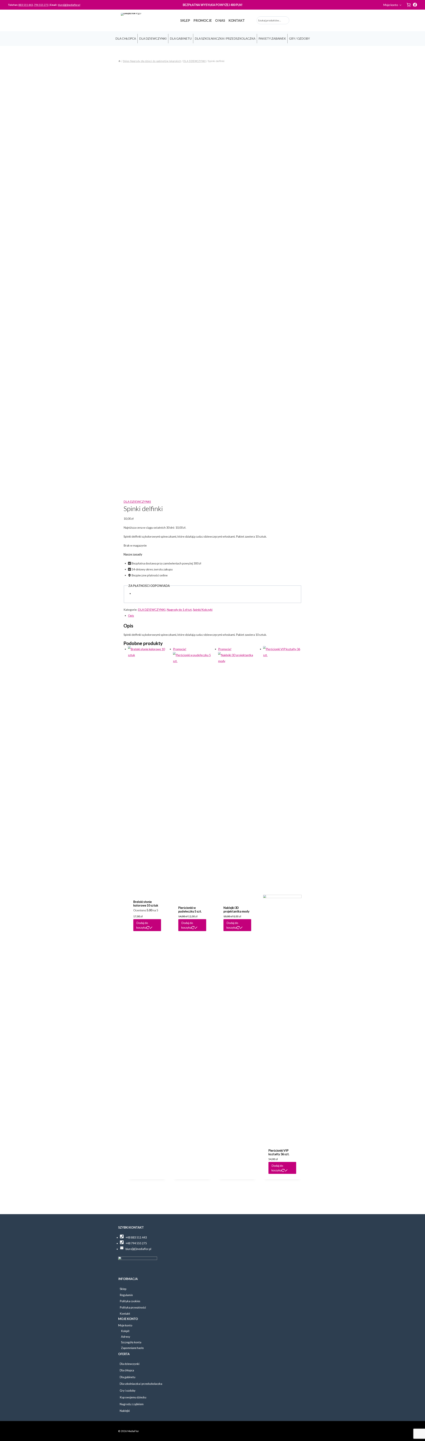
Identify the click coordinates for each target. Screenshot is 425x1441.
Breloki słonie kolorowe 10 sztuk (145, 903)
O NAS (220, 20)
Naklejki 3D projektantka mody (236, 909)
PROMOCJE (202, 20)
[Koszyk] (409, 5)
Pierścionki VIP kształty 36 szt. (278, 1152)
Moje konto (390, 5)
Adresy (125, 1336)
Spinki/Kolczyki (202, 609)
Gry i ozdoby (127, 1390)
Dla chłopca (127, 1370)
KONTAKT (236, 20)
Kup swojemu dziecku (133, 1397)
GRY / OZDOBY (299, 38)
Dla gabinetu (127, 1377)
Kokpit (125, 1331)
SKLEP (185, 20)
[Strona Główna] (119, 61)
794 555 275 (41, 4)
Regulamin (126, 1295)
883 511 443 (25, 4)
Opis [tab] (131, 615)
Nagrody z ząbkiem (132, 1404)
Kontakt (125, 1313)
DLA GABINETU (181, 38)
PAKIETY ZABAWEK (272, 38)
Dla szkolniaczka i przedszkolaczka (141, 1383)
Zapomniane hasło (132, 1348)
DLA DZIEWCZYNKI (153, 38)
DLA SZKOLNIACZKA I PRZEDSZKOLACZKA (225, 38)
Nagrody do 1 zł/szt (179, 609)
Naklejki (125, 1410)
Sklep (123, 1289)
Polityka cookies (130, 1301)
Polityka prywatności (133, 1307)
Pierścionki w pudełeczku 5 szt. (190, 909)
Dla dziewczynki (129, 1364)
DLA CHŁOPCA (125, 38)
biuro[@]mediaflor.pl (69, 4)
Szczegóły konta (131, 1342)
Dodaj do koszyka (142, 925)
